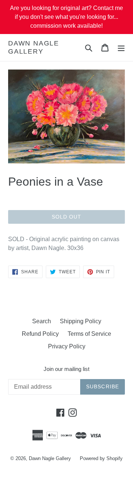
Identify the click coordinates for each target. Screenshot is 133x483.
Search (41, 321)
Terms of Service (89, 334)
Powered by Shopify (101, 458)
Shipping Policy (80, 321)
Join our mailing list (66, 369)
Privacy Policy (66, 346)
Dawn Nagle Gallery (33, 47)
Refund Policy (40, 334)
